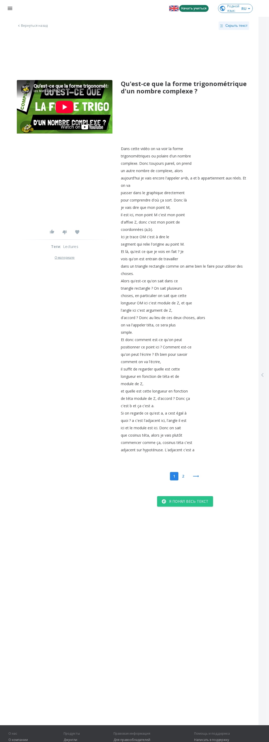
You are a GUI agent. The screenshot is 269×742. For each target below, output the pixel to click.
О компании (18, 740)
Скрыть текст (236, 25)
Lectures (70, 246)
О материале (65, 257)
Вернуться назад (34, 25)
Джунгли (70, 740)
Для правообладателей (131, 740)
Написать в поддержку (211, 740)
